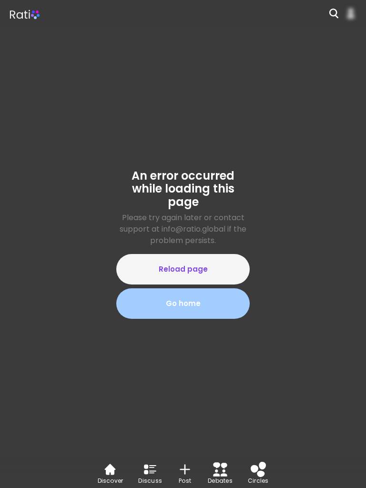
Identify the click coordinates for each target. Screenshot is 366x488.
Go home (183, 303)
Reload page (183, 269)
